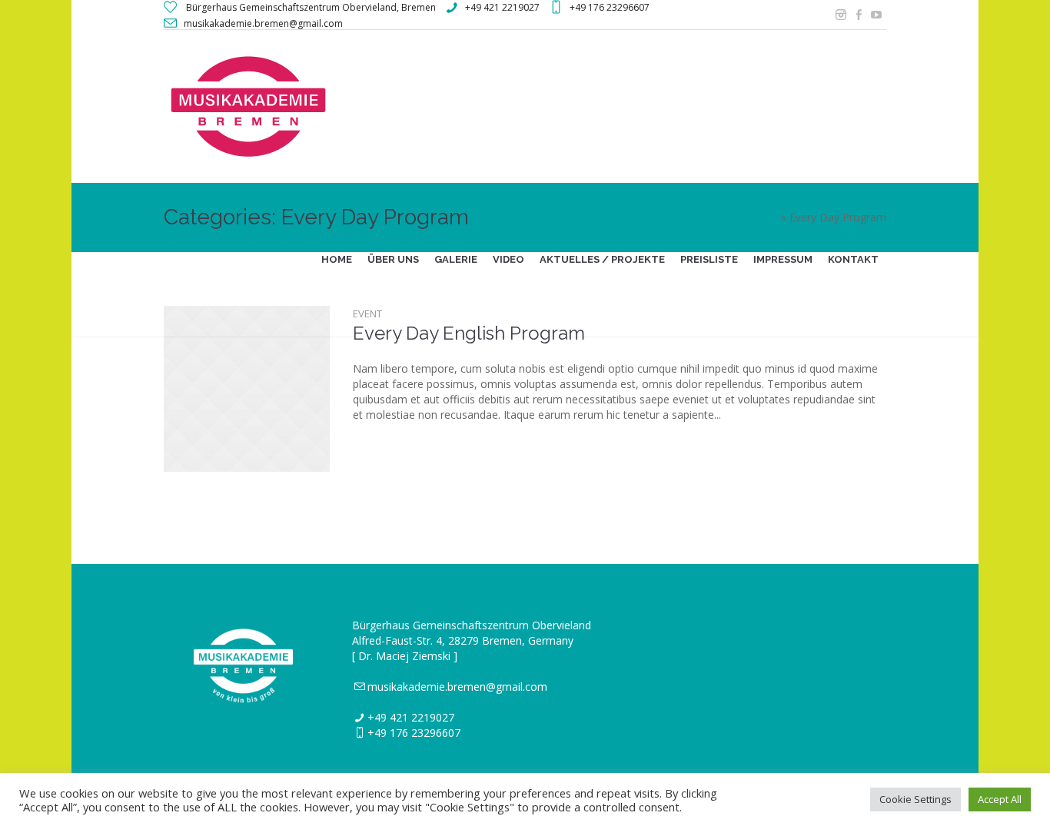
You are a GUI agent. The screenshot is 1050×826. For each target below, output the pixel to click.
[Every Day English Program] (247, 389)
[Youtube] (876, 14)
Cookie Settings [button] (915, 799)
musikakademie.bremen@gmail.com (457, 686)
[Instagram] (841, 14)
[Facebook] (858, 14)
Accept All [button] (1000, 799)
